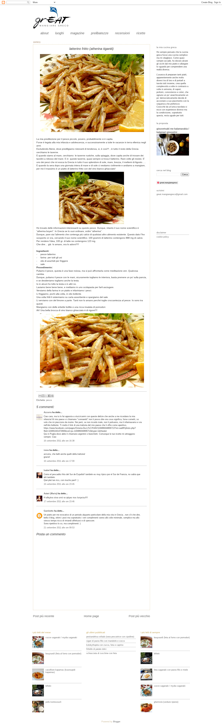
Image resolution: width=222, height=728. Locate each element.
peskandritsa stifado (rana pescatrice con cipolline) (110, 636)
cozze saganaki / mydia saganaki (61, 637)
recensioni (122, 33)
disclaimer (161, 232)
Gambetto (48, 511)
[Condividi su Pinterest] (52, 395)
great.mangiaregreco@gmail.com (172, 194)
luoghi (59, 33)
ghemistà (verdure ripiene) (166, 702)
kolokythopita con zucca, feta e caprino (104, 645)
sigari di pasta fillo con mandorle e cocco (105, 641)
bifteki (48, 686)
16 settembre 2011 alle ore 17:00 (59, 461)
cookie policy (163, 237)
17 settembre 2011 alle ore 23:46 (59, 501)
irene (46, 450)
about (44, 33)
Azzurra (48, 412)
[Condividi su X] (46, 395)
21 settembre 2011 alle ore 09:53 (59, 527)
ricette (140, 33)
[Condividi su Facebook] (49, 395)
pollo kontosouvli (53, 702)
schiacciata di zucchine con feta (101, 653)
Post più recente (43, 616)
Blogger (116, 721)
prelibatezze (99, 33)
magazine (77, 33)
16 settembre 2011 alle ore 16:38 (59, 440)
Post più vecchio (139, 616)
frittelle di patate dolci (96, 649)
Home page (91, 616)
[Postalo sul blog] (43, 395)
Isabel (47, 470)
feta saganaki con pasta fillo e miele (171, 670)
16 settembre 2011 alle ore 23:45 (59, 484)
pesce (49, 400)
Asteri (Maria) (50, 493)
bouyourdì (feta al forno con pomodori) (63, 653)
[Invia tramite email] (40, 395)
